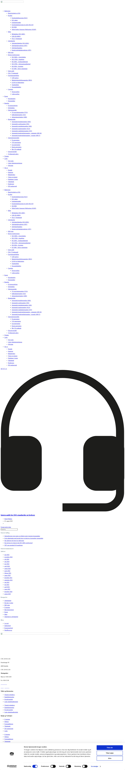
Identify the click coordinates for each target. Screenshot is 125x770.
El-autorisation (15, 140)
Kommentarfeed (8, 628)
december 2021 (8, 577)
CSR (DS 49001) (16, 36)
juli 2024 (6, 559)
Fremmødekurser (8, 724)
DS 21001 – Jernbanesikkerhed (20, 61)
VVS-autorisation (16, 142)
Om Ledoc (11, 161)
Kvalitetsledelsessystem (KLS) (19, 18)
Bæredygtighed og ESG (14, 13)
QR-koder (10, 165)
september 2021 (8, 580)
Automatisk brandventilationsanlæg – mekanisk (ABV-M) (27, 133)
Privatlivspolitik (8, 699)
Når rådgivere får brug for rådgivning (14, 540)
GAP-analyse (15, 78)
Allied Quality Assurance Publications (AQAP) (24, 29)
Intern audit (11, 71)
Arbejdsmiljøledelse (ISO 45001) (20, 43)
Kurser (6, 96)
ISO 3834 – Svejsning (17, 66)
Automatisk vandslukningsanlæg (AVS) (22, 131)
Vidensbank (11, 181)
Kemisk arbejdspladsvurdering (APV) (21, 50)
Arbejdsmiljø (11, 41)
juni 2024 (6, 561)
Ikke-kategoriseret (9, 609)
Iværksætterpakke (16, 22)
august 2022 (7, 568)
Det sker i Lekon (8, 603)
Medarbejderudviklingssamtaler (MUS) (22, 80)
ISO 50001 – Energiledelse (19, 57)
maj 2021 (6, 584)
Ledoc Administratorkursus (15, 163)
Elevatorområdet (12, 151)
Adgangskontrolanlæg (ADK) (19, 117)
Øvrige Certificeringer (14, 55)
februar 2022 (7, 573)
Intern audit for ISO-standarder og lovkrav (18, 515)
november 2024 (8, 557)
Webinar (6, 721)
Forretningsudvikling (13, 75)
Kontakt (10, 170)
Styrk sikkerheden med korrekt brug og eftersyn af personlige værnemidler (23, 538)
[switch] (53, 766)
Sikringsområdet (12, 110)
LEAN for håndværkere (18, 82)
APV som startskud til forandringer (13, 545)
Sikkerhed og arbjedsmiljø (11, 616)
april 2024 (7, 566)
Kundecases (11, 184)
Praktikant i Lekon (13, 179)
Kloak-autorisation (16, 147)
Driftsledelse (11, 108)
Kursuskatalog (11, 98)
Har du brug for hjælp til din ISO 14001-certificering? (18, 543)
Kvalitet (10, 15)
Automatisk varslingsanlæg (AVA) (20, 124)
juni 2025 (6, 554)
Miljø (9, 32)
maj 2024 (6, 564)
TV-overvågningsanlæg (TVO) (20, 112)
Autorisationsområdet (13, 138)
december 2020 (8, 591)
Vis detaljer (94, 766)
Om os (6, 168)
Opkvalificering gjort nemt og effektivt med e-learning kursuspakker (22, 536)
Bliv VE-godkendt (16, 149)
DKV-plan (10, 52)
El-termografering (12, 105)
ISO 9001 (14, 27)
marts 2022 (7, 571)
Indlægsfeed (7, 625)
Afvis (109, 758)
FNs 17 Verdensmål (17, 38)
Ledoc (6, 158)
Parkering (10, 172)
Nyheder (6, 156)
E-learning (7, 607)
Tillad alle (110, 747)
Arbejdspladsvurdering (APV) (19, 45)
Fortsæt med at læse (6, 527)
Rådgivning (7, 11)
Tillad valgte (110, 753)
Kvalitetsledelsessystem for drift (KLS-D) (22, 25)
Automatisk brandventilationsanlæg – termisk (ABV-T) (26, 135)
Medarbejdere (11, 174)
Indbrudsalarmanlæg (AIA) (19, 114)
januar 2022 (7, 575)
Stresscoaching (15, 91)
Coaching (10, 89)
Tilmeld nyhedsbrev (9, 694)
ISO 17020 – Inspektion (18, 59)
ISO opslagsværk (12, 186)
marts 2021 (7, 589)
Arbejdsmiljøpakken (17, 48)
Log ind (6, 623)
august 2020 (7, 594)
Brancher (6, 103)
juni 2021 (6, 582)
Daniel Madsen (8, 519)
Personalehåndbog (16, 87)
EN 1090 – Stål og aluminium (19, 68)
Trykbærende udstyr (13, 154)
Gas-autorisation (16, 145)
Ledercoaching (15, 94)
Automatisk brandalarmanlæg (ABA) (21, 121)
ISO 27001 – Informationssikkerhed (21, 64)
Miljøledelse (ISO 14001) (18, 34)
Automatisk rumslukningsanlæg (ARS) (22, 126)
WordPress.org (8, 630)
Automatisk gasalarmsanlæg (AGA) (21, 128)
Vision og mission (12, 177)
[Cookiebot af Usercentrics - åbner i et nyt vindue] (12, 766)
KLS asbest (15, 20)
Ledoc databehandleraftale (11, 701)
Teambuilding (15, 85)
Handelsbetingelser (9, 697)
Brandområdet (11, 119)
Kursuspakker (11, 101)
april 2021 (7, 587)
